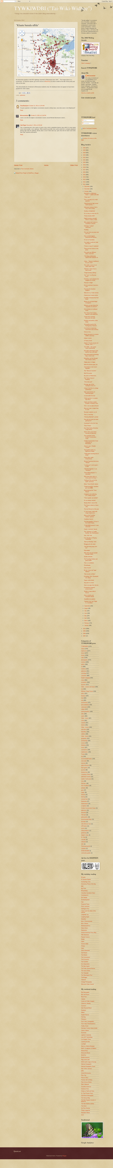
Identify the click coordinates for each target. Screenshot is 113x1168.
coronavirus (84, 749)
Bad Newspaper (85, 992)
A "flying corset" (88, 340)
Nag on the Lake (85, 1059)
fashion (83, 725)
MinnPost (47, 81)
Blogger (64, 1155)
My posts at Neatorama (90, 375)
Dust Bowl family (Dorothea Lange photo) (91, 428)
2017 (84, 169)
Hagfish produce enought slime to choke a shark (90, 219)
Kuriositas (83, 1032)
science (83, 662)
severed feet (84, 799)
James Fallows (85, 1030)
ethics (82, 693)
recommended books (86, 758)
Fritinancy (83, 1019)
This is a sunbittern (89, 563)
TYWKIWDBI (84, 646)
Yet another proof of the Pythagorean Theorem (90, 325)
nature (82, 648)
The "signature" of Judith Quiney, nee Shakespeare (91, 532)
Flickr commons (85, 906)
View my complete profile (87, 93)
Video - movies (85, 727)
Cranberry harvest (88, 519)
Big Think (83, 888)
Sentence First (85, 1088)
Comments (86, 123)
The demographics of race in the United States (91, 522)
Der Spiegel (84, 897)
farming (83, 796)
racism (83, 828)
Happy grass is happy (89, 362)
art (82, 666)
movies (83, 743)
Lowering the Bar (85, 1041)
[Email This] (23, 93)
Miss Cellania (84, 923)
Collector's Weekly (86, 1003)
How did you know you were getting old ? (91, 420)
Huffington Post (85, 908)
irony (82, 781)
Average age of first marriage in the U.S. (90, 385)
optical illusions (85, 765)
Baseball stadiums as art (90, 412)
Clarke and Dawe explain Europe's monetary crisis (91, 402)
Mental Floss (84, 1050)
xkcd (82, 1115)
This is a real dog (88, 414)
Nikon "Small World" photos (91, 484)
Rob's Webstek (85, 1084)
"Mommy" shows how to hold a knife (90, 269)
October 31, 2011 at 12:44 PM (38, 115)
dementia (83, 812)
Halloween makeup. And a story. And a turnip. (90, 208)
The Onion (84, 1106)
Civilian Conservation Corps (88, 808)
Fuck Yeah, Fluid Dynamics (88, 1023)
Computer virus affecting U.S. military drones (90, 494)
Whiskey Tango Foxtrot (87, 691)
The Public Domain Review (88, 968)
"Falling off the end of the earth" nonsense (90, 481)
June (85, 613)
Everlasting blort (85, 899)
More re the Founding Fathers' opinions (89, 516)
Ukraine (83, 794)
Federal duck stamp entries (91, 295)
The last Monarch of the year (91, 509)
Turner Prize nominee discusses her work (89, 317)
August (86, 608)
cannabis (83, 839)
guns (82, 790)
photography (84, 660)
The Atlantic (84, 955)
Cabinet (83, 999)
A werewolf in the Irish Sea (91, 423)
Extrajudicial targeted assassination (89, 588)
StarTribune (84, 952)
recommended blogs (86, 819)
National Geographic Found (88, 1066)
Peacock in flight (88, 282)
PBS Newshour (85, 934)
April (85, 618)
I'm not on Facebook (89, 239)
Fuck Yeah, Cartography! (87, 1021)
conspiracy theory (85, 774)
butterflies (83, 731)
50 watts (83, 877)
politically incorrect (86, 776)
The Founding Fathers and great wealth (90, 559)
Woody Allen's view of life (90, 503)
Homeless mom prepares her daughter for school (91, 279)
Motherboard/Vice (85, 925)
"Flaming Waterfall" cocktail (91, 417)
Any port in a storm (89, 582)
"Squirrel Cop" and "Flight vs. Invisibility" (90, 602)
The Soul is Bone (85, 970)
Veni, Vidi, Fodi (88, 535)
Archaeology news (86, 881)
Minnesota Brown (85, 1053)
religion (83, 709)
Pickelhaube (87, 565)
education (83, 729)
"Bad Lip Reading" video (90, 541)
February (86, 623)
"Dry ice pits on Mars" (89, 574)
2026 (84, 147)
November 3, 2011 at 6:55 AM (34, 125)
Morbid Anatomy (85, 1057)
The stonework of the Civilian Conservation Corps (90, 437)
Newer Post (18, 165)
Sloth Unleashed (85, 950)
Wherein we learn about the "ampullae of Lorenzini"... (91, 306)
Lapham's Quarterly (86, 1035)
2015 (84, 174)
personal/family (85, 704)
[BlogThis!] (24, 93)
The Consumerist (85, 957)
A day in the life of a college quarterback (91, 388)
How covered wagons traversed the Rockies (90, 236)
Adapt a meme (88, 338)
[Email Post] (19, 92)
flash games (84, 767)
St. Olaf (83, 837)
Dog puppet (87, 550)
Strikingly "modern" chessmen (89, 226)
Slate (82, 948)
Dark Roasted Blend (86, 1008)
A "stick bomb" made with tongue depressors (90, 512)
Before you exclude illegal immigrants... (90, 302)
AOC (82, 844)
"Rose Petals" (87, 425)
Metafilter (83, 919)
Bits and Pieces (85, 994)
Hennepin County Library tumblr (89, 1028)
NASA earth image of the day (88, 1062)
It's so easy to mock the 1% (91, 213)
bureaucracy (84, 772)
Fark (82, 902)
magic (82, 792)
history (83, 655)
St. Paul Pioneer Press (87, 1093)
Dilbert (82, 1012)
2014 (84, 177)
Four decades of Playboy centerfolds (90, 538)
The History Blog (85, 1098)
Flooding (86, 229)
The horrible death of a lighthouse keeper (90, 450)
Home (46, 165)
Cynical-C (83, 1005)
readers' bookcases (86, 779)
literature (83, 695)
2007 (84, 636)
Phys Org (83, 1075)
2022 (84, 157)
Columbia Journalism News (88, 893)
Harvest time (87, 332)
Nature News (84, 928)
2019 (84, 164)
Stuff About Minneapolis (87, 1095)
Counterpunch (84, 895)
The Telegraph (84, 973)
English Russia (85, 1014)
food (82, 698)
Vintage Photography (86, 982)
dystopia (83, 821)
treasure (83, 763)
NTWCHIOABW (85, 850)
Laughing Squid (85, 916)
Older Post (74, 165)
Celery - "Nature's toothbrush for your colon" (91, 262)
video (82, 657)
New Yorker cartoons (86, 1068)
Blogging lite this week (90, 544)
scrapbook (84, 805)
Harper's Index (85, 835)
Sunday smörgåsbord (89, 211)
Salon (82, 941)
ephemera (22, 95)
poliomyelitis (84, 817)
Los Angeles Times (86, 1039)
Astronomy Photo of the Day (88, 884)
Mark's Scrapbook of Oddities (88, 1048)
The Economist (85, 959)
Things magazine (85, 1110)
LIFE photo (84, 826)
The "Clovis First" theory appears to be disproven (91, 313)
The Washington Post (86, 975)
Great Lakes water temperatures (88, 458)
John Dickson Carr (86, 823)
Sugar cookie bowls (89, 580)
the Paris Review (85, 1108)
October (86, 191)
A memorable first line (89, 395)
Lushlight (83, 1044)
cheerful (83, 722)
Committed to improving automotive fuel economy (91, 328)
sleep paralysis (85, 830)
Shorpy (83, 946)
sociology (83, 673)
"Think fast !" (87, 197)
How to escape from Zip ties (91, 585)
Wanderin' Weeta (85, 1112)
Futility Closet (84, 1026)
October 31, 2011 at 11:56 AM (36, 105)
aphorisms (84, 810)
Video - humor (84, 736)
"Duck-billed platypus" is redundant (90, 473)
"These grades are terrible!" (91, 498)
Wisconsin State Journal (87, 984)
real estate (84, 761)
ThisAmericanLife (85, 846)
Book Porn (84, 996)
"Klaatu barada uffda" (89, 216)
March (86, 620)
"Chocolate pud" (88, 382)
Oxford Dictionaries (86, 1073)
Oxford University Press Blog (88, 932)
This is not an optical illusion (91, 405)
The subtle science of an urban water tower (90, 265)
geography (84, 738)
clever (82, 680)
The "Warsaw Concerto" (90, 370)
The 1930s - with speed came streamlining (90, 347)
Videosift (83, 979)
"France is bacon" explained (91, 246)
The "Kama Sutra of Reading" (89, 378)
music (82, 747)
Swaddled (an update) (89, 599)
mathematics (84, 752)
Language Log (84, 914)
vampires (83, 848)
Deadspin (83, 1010)
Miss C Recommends (86, 921)
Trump (82, 754)
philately (83, 788)
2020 (84, 162)
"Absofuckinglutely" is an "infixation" (90, 469)
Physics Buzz (84, 1077)
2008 (84, 633)
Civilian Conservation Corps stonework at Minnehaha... (91, 442)
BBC (82, 886)
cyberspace (84, 707)
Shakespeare (84, 803)
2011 (84, 184)
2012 (84, 182)
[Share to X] (26, 93)
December (87, 186)
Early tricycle (87, 567)
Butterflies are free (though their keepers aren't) (91, 359)
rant (82, 700)
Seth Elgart (23, 125)
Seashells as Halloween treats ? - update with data (91, 194)
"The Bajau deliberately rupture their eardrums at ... (91, 257)
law (82, 756)
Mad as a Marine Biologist (88, 1046)
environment (84, 702)
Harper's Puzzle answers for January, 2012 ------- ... (91, 343)
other (82, 713)
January (86, 625)
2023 (84, 155)
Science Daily (84, 943)
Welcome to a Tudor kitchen (91, 292)
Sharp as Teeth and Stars (87, 1091)
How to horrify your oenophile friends (89, 596)
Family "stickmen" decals (90, 529)
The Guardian (84, 961)
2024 (84, 152)
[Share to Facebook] (28, 93)
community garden (86, 853)
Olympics (83, 783)
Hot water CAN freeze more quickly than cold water (91, 351)
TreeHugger (84, 977)
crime (82, 720)
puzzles (83, 770)
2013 (84, 179)
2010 (84, 628)
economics (84, 682)
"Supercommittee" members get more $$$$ (91, 487)
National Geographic (86, 1064)
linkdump (83, 745)
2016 (84, 172)
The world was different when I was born (90, 253)
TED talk (83, 814)
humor (82, 653)
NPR (82, 1071)
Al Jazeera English (86, 879)
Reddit (82, 939)
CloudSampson (24, 105)
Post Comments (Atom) (27, 168)
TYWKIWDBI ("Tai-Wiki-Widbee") (53, 8)
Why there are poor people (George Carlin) (90, 553)
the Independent (85, 964)
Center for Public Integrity (87, 1001)
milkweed (83, 841)
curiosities (83, 675)
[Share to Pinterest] (29, 93)
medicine (83, 668)
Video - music (84, 718)
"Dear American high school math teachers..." (91, 204)
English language (85, 677)
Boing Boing (84, 890)
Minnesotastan (24, 115)
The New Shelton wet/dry (87, 1103)
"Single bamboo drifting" (90, 272)
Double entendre (88, 556)
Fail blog (83, 1017)
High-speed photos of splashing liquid (89, 392)
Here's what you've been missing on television (90, 432)
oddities (83, 734)
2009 (84, 631)
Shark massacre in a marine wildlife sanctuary (91, 335)
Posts (85, 120)
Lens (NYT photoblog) (86, 1037)
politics (83, 664)
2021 (84, 160)
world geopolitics (85, 711)
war (82, 689)
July (85, 610)
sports (82, 716)
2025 (84, 150)
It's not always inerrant (90, 500)
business (83, 684)
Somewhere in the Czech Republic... (90, 367)
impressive (84, 651)
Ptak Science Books (86, 1082)
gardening (83, 832)
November (87, 189)
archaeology (84, 740)
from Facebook (85, 785)
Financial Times (85, 904)
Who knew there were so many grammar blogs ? (90, 477)
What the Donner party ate (90, 364)
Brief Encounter (88, 373)
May (85, 615)
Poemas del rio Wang (86, 1079)
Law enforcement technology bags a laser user (91, 355)
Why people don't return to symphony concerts (90, 222)
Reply (21, 110)
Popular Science (85, 937)
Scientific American (86, 1086)
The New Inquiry (85, 966)
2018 (84, 167)
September (87, 606)
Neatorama (84, 801)
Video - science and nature (88, 686)
